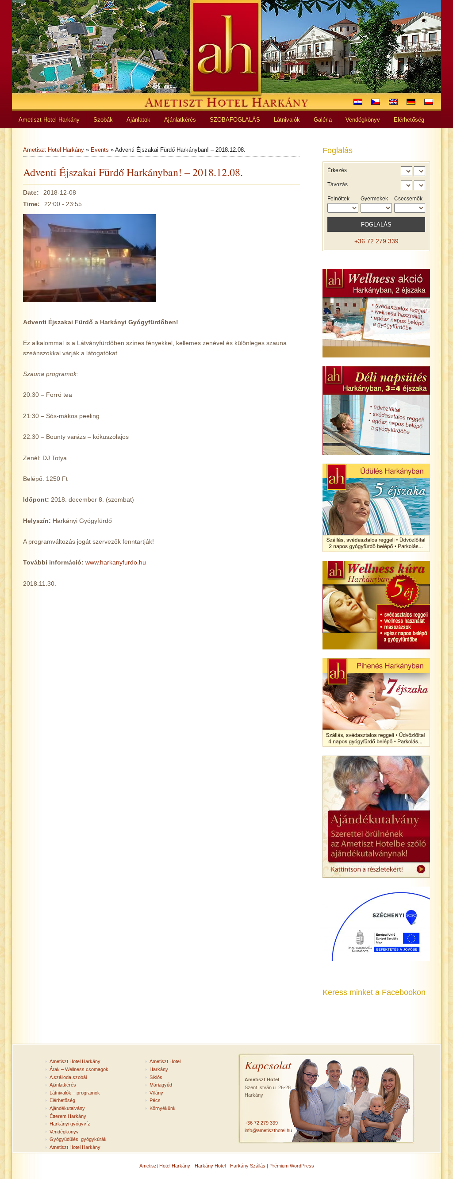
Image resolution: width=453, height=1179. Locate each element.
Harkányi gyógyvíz (70, 1123)
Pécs (155, 1100)
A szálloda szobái (68, 1077)
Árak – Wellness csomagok (79, 1069)
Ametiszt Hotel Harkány (53, 149)
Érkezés (337, 170)
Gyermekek (374, 199)
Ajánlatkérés (63, 1084)
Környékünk (163, 1108)
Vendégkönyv (64, 1131)
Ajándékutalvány (67, 1108)
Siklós (156, 1077)
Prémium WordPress (291, 1165)
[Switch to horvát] (357, 102)
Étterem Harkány (68, 1116)
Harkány (159, 1069)
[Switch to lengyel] (428, 102)
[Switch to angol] (393, 102)
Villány (156, 1092)
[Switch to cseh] (375, 102)
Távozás (337, 184)
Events (100, 149)
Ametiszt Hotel (165, 1061)
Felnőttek (338, 199)
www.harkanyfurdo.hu (115, 562)
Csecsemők (408, 199)
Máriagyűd (161, 1084)
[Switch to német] (411, 102)
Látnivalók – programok (75, 1092)
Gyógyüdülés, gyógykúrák (78, 1139)
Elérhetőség (62, 1100)
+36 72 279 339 (376, 241)
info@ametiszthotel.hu (268, 1130)
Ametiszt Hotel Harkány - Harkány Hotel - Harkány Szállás (202, 1165)
